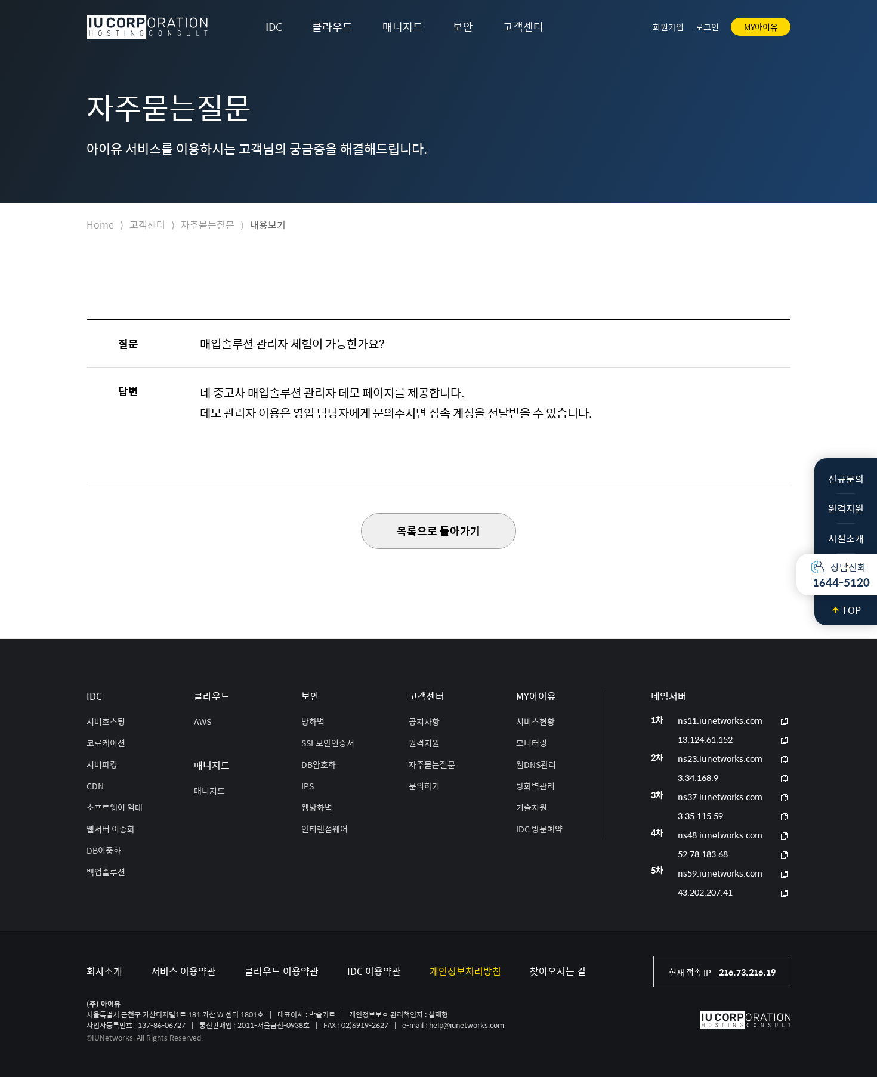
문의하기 (424, 785)
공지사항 (424, 721)
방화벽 (313, 721)
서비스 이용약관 (183, 971)
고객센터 (523, 26)
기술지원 (531, 807)
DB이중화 (104, 850)
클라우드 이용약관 (282, 971)
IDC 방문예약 (539, 828)
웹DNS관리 (536, 764)
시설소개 (846, 538)
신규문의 (846, 478)
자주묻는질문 (207, 224)
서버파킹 (102, 764)
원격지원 (846, 508)
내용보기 (268, 224)
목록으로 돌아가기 (438, 531)
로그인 (707, 26)
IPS (307, 785)
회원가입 (668, 26)
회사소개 (104, 971)
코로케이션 (106, 742)
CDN (95, 785)
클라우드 (332, 26)
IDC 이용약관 (374, 971)
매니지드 (402, 26)
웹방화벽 (316, 807)
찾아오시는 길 (558, 971)
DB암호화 (318, 764)
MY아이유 (761, 26)
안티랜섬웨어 (324, 828)
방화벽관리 (535, 785)
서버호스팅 (106, 721)
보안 (463, 26)
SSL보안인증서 (327, 742)
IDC (273, 26)
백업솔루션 (106, 871)
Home (100, 224)
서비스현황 (535, 721)
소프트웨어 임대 (115, 807)
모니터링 (531, 742)
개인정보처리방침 (465, 971)
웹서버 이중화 (111, 828)
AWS (202, 721)
